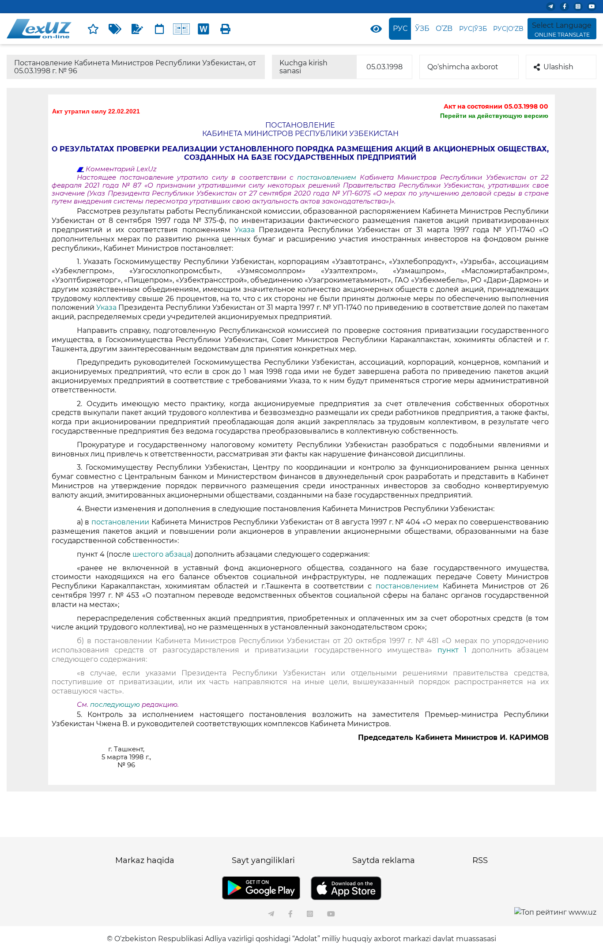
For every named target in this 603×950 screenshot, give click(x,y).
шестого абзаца (161, 554)
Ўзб (422, 28)
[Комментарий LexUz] (137, 29)
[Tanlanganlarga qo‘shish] (93, 29)
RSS (480, 860)
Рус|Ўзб (473, 29)
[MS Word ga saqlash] (203, 29)
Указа (244, 230)
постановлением (328, 177)
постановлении (120, 522)
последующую (115, 705)
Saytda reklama (383, 860)
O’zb (444, 28)
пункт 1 (452, 650)
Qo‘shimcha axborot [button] (462, 67)
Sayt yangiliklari (263, 860)
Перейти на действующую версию (494, 115)
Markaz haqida (144, 860)
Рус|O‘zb (508, 29)
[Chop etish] (226, 29)
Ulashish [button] (558, 67)
